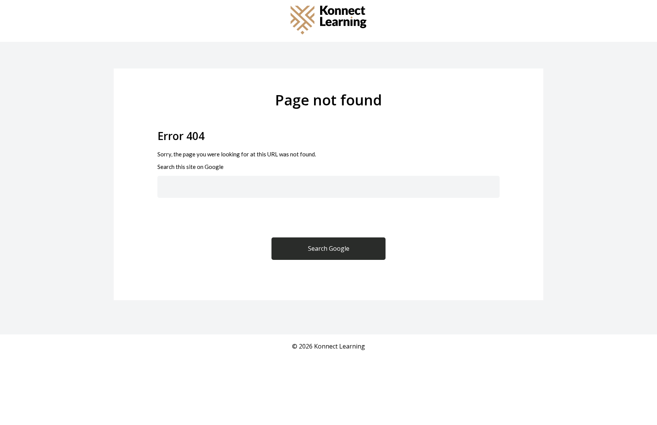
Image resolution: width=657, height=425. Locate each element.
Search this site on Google (190, 166)
